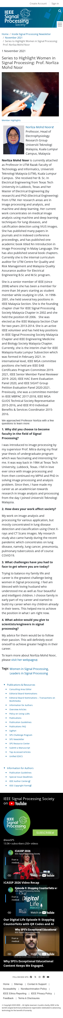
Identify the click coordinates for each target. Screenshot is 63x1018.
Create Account (38, 3)
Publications (15, 718)
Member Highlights (11, 120)
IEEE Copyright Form (19, 785)
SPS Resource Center (19, 743)
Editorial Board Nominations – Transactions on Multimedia (32, 699)
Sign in (55, 3)
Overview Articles (17, 709)
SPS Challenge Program (20, 735)
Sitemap (18, 984)
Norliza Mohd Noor (38, 127)
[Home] (18, 11)
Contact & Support (36, 984)
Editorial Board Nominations (23, 693)
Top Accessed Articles (20, 752)
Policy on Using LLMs (19, 713)
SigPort (12, 730)
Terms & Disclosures (29, 998)
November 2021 (14, 37)
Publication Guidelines (20, 722)
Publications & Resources (21, 684)
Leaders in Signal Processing (29, 673)
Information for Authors (21, 705)
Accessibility (9, 988)
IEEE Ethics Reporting (14, 993)
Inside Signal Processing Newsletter (31, 34)
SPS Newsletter (16, 739)
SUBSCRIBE (44, 833)
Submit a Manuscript (19, 747)
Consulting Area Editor (20, 689)
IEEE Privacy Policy (41, 993)
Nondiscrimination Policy (34, 988)
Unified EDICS (16, 756)
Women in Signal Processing (29, 669)
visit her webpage (23, 660)
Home (5, 34)
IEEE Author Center (18, 781)
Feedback (8, 998)
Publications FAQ (17, 726)
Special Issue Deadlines (21, 776)
